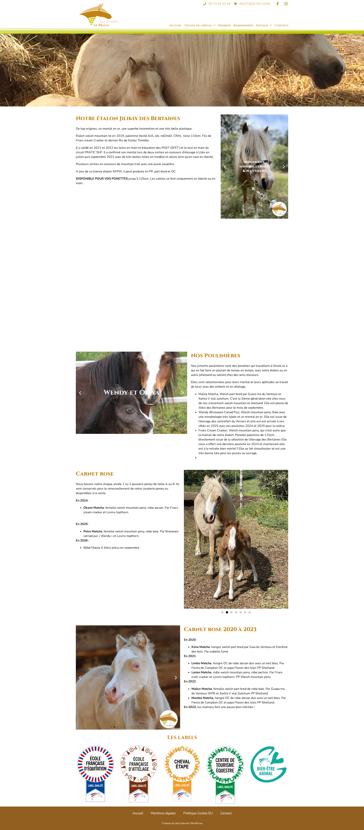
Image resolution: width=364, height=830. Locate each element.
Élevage (262, 25)
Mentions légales (163, 813)
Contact (282, 25)
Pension (224, 25)
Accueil (175, 25)
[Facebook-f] (277, 4)
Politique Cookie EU (198, 813)
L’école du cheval (198, 25)
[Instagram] (286, 4)
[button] (225, 166)
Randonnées (243, 25)
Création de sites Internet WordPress (182, 823)
